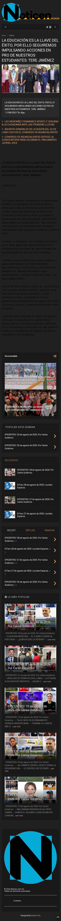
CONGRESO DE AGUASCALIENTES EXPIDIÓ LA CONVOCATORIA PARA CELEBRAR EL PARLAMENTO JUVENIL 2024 (29, 139)
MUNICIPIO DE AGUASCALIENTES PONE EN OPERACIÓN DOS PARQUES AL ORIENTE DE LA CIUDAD (29, 380)
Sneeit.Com (36, 916)
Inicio (3, 35)
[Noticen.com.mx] (30, 20)
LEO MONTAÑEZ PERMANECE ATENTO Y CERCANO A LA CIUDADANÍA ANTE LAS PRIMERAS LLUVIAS (30, 123)
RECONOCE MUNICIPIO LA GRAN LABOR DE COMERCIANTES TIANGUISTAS (29, 408)
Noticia (11, 35)
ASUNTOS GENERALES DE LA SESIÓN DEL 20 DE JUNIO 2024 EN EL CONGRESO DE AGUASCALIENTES (30, 131)
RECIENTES (11, 460)
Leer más (51, 640)
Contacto (17, 901)
